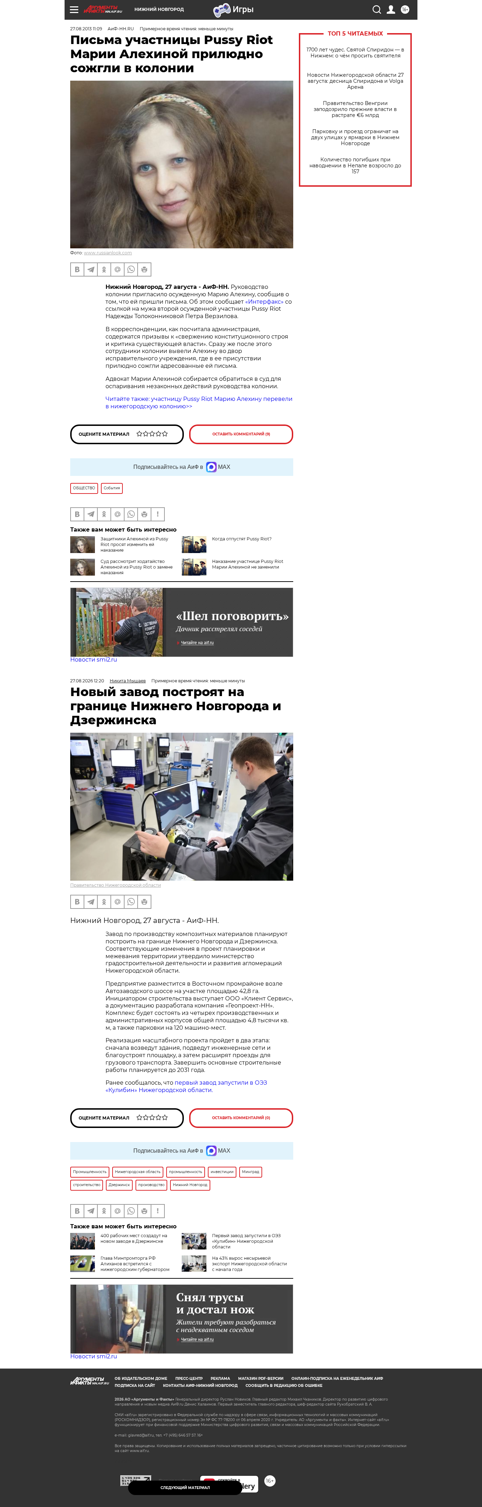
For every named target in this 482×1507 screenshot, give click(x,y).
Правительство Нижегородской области (115, 885)
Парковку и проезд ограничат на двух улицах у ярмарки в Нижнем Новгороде (355, 138)
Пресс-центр (189, 1378)
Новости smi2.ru (93, 659)
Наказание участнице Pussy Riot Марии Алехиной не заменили (247, 564)
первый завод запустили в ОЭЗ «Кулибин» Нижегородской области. (186, 1086)
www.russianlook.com (108, 252)
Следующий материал (185, 1488)
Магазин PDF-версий (260, 1378)
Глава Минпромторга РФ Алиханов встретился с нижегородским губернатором (135, 1263)
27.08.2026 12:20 (87, 680)
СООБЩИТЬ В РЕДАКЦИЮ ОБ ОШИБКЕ (284, 1385)
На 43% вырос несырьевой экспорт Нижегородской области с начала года (249, 1263)
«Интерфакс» (265, 301)
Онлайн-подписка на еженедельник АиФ (337, 1378)
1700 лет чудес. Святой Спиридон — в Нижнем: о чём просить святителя (355, 53)
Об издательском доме (141, 1378)
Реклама (220, 1378)
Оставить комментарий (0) (241, 1118)
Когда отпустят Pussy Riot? (242, 538)
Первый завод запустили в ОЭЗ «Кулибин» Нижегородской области (246, 1241)
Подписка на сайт (135, 1385)
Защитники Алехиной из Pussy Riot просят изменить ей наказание (134, 544)
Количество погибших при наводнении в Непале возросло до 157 (355, 166)
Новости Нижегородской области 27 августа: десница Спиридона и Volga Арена (355, 81)
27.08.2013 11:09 (86, 28)
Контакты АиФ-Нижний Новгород (200, 1385)
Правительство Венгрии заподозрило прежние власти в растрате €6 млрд (355, 109)
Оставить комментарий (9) (241, 434)
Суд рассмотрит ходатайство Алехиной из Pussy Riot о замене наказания (137, 567)
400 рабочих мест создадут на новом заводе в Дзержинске (134, 1238)
